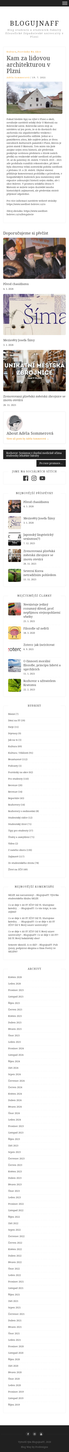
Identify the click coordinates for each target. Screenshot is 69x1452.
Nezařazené (14, 759)
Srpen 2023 (14, 1152)
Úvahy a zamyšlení (19, 837)
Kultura (11, 52)
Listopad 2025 (15, 996)
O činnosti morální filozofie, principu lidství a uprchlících (42, 665)
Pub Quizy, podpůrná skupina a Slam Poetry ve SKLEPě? (33, 948)
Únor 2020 (14, 1379)
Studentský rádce (18, 817)
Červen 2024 (15, 1087)
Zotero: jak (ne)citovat (39, 644)
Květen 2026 (15, 977)
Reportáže (13, 798)
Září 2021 (13, 1301)
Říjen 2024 (14, 1061)
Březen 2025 (15, 1029)
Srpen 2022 (14, 1230)
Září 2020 (13, 1366)
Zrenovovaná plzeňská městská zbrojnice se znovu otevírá (39, 555)
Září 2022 (13, 1223)
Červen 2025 (15, 1009)
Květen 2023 (15, 1171)
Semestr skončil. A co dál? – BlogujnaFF (30, 944)
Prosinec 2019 (16, 1391)
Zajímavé (13, 856)
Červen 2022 (15, 1242)
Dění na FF (14, 720)
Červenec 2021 (16, 1314)
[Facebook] (25, 481)
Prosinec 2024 (16, 1048)
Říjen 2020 (14, 1359)
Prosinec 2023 (16, 1126)
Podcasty (13, 766)
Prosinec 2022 (16, 1204)
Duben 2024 (15, 1100)
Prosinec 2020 (16, 1346)
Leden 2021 (14, 1340)
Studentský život (17, 824)
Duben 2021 (15, 1320)
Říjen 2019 (14, 1404)
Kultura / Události (18, 753)
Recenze (12, 785)
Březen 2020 (15, 1372)
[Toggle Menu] (64, 3)
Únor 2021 (14, 1333)
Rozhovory (14, 804)
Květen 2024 (15, 1093)
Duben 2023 (15, 1178)
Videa (11, 843)
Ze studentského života (21, 863)
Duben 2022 (15, 1255)
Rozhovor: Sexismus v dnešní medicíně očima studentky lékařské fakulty (34, 454)
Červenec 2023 (16, 1158)
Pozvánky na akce (29, 52)
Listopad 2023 (15, 1132)
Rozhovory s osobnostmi (21, 811)
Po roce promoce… (51, 463)
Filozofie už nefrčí (36, 628)
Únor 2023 (14, 1191)
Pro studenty (15, 778)
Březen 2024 (15, 1106)
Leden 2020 (14, 1385)
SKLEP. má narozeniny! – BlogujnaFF (28, 895)
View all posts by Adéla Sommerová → (28, 438)
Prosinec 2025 (16, 990)
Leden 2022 (14, 1275)
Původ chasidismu (16, 284)
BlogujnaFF (34, 23)
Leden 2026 (14, 983)
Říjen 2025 (14, 1003)
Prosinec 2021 (16, 1281)
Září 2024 (13, 1068)
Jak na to (13, 740)
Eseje (11, 727)
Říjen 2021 (14, 1294)
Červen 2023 (15, 1165)
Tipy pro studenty (18, 830)
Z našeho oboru (17, 850)
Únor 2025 (14, 1035)
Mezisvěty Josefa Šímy (19, 340)
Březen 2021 (15, 1327)
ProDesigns (41, 1447)
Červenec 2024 (16, 1081)
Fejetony (12, 733)
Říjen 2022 (14, 1217)
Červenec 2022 (16, 1236)
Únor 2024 (14, 1113)
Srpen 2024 (14, 1074)
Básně (11, 714)
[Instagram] (34, 481)
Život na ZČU (15, 869)
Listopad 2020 (15, 1353)
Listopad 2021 (15, 1288)
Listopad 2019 (15, 1398)
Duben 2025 (15, 1022)
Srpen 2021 (14, 1307)
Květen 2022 (15, 1249)
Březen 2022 (15, 1262)
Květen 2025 (15, 1016)
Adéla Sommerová (18, 77)
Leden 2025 (14, 1042)
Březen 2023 (15, 1184)
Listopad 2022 (15, 1210)
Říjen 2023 (14, 1139)
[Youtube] (42, 481)
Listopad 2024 (15, 1055)
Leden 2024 (14, 1119)
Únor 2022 (14, 1268)
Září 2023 (13, 1145)
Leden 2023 (14, 1197)
